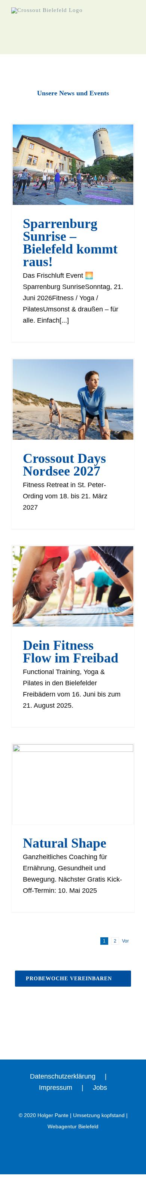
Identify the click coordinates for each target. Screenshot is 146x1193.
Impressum (55, 1087)
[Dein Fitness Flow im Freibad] (73, 586)
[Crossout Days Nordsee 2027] (73, 399)
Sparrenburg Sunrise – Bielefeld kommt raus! (70, 242)
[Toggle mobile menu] (132, 36)
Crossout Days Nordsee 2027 (64, 465)
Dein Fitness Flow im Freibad (70, 651)
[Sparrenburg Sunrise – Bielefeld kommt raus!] (73, 164)
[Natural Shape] (73, 784)
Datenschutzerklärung (62, 1076)
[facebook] (60, 83)
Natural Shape (64, 843)
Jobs (100, 1087)
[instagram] (73, 83)
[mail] (85, 83)
